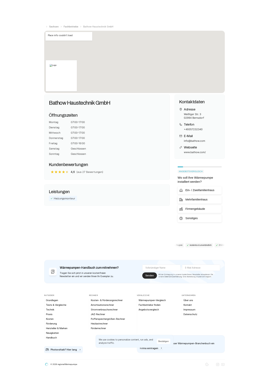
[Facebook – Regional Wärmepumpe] (212, 364)
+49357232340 (193, 129)
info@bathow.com (194, 140)
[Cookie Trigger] (207, 364)
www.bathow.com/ (195, 152)
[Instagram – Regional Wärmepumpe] (217, 364)
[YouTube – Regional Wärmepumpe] (223, 364)
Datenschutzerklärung (173, 277)
